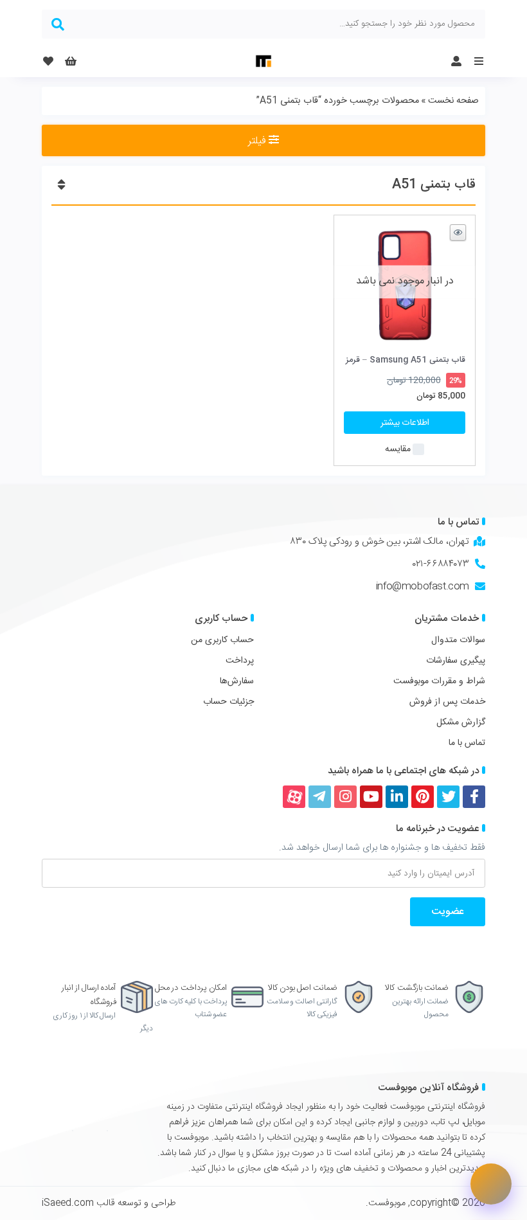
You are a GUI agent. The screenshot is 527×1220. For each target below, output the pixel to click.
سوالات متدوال (458, 640)
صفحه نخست (453, 101)
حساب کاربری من (222, 640)
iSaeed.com (68, 1203)
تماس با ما (467, 743)
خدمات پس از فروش (447, 702)
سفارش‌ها (237, 681)
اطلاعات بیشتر (404, 423)
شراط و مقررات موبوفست (439, 681)
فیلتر (258, 141)
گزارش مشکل (460, 722)
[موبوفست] (263, 61)
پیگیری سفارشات (455, 660)
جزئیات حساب (228, 702)
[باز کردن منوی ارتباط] (491, 1184)
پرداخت (240, 660)
